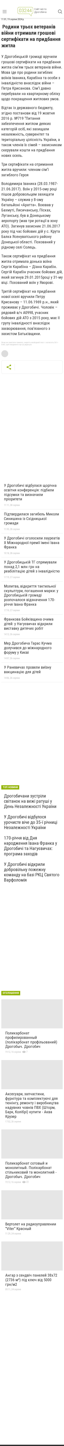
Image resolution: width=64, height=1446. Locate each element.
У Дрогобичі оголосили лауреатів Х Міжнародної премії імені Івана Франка (32, 542)
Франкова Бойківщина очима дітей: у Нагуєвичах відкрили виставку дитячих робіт (28, 624)
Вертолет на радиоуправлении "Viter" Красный (30, 1226)
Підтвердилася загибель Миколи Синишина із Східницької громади (31, 518)
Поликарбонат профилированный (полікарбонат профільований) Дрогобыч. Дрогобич (31, 1040)
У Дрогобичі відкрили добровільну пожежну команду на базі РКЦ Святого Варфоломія (31, 872)
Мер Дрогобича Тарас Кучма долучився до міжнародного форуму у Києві (28, 648)
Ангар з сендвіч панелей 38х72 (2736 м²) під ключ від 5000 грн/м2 (31, 1280)
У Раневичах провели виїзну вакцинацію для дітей (27, 669)
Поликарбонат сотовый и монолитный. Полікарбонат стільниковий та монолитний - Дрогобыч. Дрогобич (31, 1170)
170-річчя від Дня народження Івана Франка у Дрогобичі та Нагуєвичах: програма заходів (30, 846)
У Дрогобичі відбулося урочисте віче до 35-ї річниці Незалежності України (30, 822)
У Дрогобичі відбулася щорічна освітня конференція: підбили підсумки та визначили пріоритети (30, 492)
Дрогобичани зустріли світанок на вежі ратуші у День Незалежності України (30, 801)
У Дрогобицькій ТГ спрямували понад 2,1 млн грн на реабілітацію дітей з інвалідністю (32, 566)
